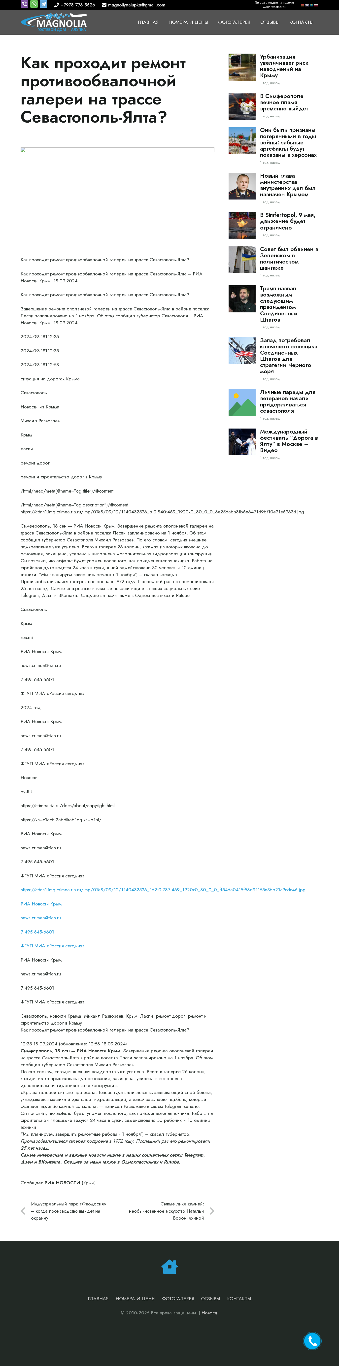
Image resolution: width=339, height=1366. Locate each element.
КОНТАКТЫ (239, 1298)
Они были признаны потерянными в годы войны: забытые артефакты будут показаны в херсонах (288, 142)
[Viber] (25, 6)
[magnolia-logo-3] (54, 22)
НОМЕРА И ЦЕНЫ (135, 1298)
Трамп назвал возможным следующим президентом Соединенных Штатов (279, 304)
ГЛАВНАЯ (98, 1298)
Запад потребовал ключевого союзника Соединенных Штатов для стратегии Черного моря (288, 355)
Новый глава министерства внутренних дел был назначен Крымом (288, 185)
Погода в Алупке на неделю (274, 2)
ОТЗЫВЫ (210, 1298)
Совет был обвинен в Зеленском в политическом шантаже (289, 258)
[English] (307, 4)
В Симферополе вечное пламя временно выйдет (284, 102)
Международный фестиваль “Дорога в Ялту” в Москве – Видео (289, 441)
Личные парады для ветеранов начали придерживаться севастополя (287, 401)
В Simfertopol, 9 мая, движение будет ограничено (287, 221)
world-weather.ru (274, 7)
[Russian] (316, 4)
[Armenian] (303, 4)
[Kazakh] (311, 4)
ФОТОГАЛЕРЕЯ (178, 1298)
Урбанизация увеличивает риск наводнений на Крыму (284, 66)
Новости (210, 1312)
